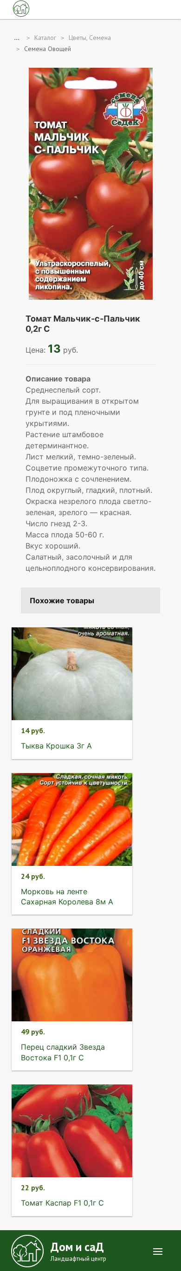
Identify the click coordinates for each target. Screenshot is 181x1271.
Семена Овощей (47, 49)
